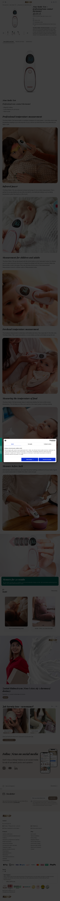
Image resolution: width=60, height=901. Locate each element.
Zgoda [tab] (12, 443)
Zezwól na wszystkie (47, 459)
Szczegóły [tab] (30, 443)
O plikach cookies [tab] (47, 443)
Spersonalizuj (29, 459)
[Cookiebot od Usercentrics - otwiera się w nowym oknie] (50, 440)
